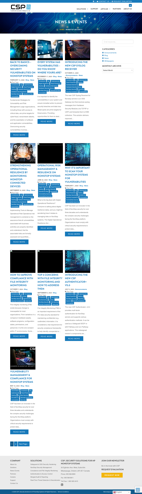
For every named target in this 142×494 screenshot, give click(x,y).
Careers (13, 477)
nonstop (24, 296)
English (119, 492)
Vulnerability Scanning (45, 196)
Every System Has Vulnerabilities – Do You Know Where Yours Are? (49, 67)
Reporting (81, 89)
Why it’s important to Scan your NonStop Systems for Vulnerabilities (77, 175)
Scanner (68, 301)
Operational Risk (28, 94)
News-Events (14, 470)
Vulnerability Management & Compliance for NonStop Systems (21, 377)
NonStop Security (16, 94)
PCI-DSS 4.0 (81, 195)
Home (62, 29)
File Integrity (27, 294)
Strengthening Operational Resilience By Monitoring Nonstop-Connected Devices (20, 176)
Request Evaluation (122, 1)
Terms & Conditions (63, 492)
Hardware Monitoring (24, 89)
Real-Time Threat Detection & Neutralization (45, 480)
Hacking (13, 89)
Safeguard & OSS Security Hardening (43, 464)
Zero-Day (23, 400)
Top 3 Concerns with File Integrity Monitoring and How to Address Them (50, 282)
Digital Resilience (16, 87)
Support (94, 9)
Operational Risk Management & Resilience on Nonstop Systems (49, 171)
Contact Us (103, 1)
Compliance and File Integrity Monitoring (44, 470)
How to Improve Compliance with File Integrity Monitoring (21, 280)
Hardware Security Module (19, 91)
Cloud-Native (15, 390)
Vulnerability (15, 96)
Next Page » (23, 444)
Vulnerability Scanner (45, 194)
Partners (117, 9)
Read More (19, 135)
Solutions (81, 9)
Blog (27, 80)
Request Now (112, 475)
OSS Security (27, 298)
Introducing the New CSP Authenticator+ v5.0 (76, 280)
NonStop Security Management (41, 467)
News (32, 80)
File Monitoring (15, 296)
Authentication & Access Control (41, 474)
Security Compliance (72, 91)
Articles (104, 9)
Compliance (14, 85)
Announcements (72, 75)
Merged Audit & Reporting (39, 477)
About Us (128, 9)
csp (21, 85)
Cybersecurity (28, 85)
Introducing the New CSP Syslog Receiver (76, 65)
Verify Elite (28, 301)
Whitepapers (109, 61)
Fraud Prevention (28, 87)
